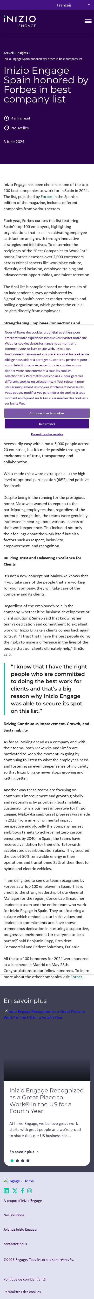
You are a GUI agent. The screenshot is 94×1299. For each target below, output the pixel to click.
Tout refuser (47, 424)
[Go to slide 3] (22, 1160)
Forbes (47, 196)
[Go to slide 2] (17, 1160)
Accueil (8, 52)
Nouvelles (20, 128)
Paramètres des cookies (47, 434)
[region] (47, 649)
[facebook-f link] (22, 1191)
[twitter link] (15, 1191)
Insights (22, 52)
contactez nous (15, 1243)
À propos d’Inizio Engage (23, 1200)
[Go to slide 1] (12, 1160)
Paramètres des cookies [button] (22, 1291)
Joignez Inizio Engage (20, 1229)
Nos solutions (14, 1214)
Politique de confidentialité (25, 1279)
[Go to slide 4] (28, 1160)
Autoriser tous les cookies (47, 413)
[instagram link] (29, 1191)
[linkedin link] (6, 1191)
